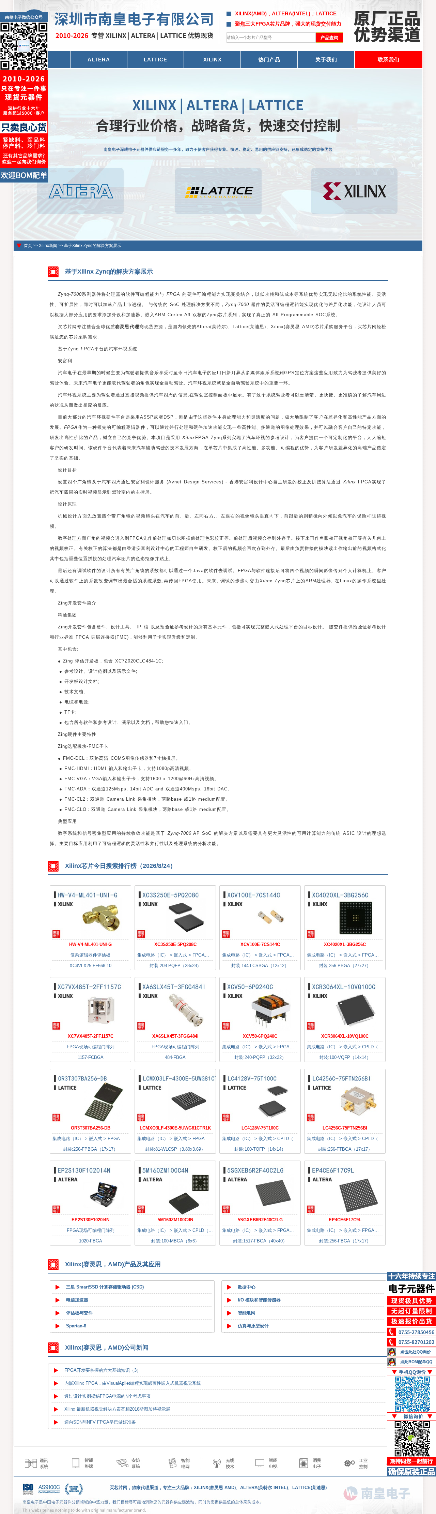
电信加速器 (77, 1299)
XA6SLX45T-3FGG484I (175, 1036)
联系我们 (389, 59)
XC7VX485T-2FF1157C (90, 1036)
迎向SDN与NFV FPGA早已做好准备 (100, 1422)
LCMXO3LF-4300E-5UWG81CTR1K (175, 1128)
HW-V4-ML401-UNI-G (90, 944)
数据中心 (246, 1287)
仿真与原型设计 (253, 1325)
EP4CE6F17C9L (345, 1219)
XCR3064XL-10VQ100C (345, 1036)
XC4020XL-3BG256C (345, 944)
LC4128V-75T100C (260, 1128)
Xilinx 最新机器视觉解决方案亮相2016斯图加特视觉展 (117, 1409)
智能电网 (246, 1312)
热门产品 (269, 59)
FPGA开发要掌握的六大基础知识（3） (102, 1370)
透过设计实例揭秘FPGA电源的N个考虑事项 (107, 1396)
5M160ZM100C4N (175, 1219)
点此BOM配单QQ (416, 1361)
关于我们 (326, 59)
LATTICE (155, 59)
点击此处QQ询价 (415, 1352)
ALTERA (99, 59)
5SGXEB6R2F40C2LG (260, 1219)
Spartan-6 (76, 1325)
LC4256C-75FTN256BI (345, 1128)
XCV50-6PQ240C (260, 1036)
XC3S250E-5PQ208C (175, 944)
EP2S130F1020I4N (90, 1219)
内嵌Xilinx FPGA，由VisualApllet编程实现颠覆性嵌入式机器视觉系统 (132, 1383)
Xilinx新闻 (48, 245)
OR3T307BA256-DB (90, 1128)
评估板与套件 (79, 1312)
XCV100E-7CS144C (260, 944)
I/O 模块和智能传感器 (259, 1299)
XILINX (212, 59)
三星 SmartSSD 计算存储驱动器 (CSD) (105, 1287)
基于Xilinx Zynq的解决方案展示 (92, 245)
